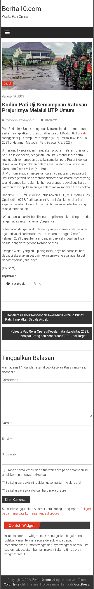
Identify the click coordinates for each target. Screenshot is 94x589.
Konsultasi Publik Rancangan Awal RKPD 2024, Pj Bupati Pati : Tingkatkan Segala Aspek (44, 317)
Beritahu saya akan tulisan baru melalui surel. (36, 490)
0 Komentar (51, 120)
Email (7, 438)
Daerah (8, 83)
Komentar (10, 380)
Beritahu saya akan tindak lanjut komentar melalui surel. (43, 482)
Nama (7, 423)
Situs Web (9, 454)
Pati (83, 133)
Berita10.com (21, 8)
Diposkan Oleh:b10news (20, 120)
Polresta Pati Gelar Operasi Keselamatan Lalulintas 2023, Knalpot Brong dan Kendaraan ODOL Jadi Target (50, 334)
